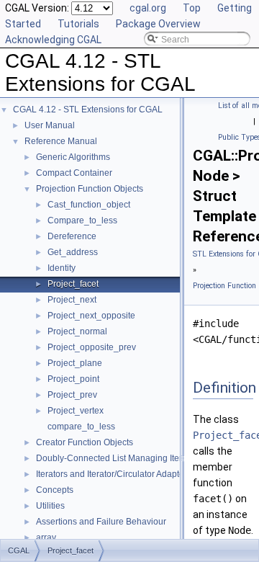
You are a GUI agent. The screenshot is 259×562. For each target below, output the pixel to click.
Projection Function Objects (89, 189)
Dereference (71, 236)
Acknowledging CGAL (53, 39)
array (46, 537)
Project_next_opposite (91, 316)
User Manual (49, 125)
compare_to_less (81, 427)
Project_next (71, 300)
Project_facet (73, 284)
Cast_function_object (88, 205)
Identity (61, 268)
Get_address (72, 252)
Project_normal (77, 331)
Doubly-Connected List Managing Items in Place (130, 458)
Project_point (73, 379)
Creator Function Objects (84, 442)
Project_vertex (75, 411)
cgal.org (148, 8)
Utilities (50, 506)
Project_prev (72, 395)
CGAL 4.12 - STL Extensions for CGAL (88, 109)
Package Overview (158, 24)
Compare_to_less (82, 220)
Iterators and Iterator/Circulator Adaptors (113, 474)
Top (192, 8)
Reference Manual (60, 141)
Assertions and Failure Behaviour (101, 522)
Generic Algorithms (73, 157)
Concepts (54, 490)
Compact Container (74, 173)
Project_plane (74, 363)
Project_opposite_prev (91, 347)
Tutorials (78, 24)
